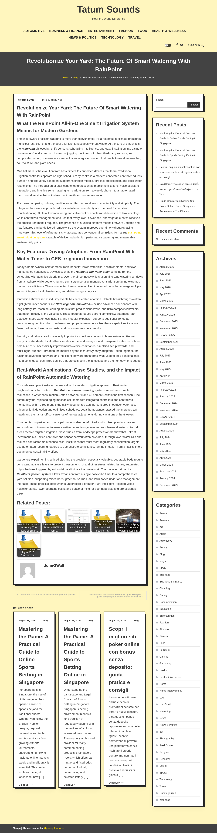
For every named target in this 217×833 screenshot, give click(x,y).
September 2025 (168, 342)
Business (164, 574)
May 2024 (165, 451)
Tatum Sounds (108, 9)
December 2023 (168, 485)
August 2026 (166, 267)
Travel (134, 37)
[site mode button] (168, 45)
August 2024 (166, 430)
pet (161, 731)
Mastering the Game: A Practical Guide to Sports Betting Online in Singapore (177, 155)
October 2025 (167, 335)
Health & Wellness (169, 31)
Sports (163, 772)
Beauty (163, 547)
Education (165, 609)
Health (163, 670)
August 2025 (166, 348)
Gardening (165, 663)
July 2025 (164, 355)
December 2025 (168, 321)
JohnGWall (56, 100)
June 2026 (165, 280)
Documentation (168, 602)
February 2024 (167, 471)
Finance (164, 629)
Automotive (33, 31)
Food (142, 31)
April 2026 (165, 294)
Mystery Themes (54, 828)
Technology (112, 37)
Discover (24, 785)
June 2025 (165, 362)
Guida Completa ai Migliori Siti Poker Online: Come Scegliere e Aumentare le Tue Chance (177, 206)
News (162, 718)
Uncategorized (167, 793)
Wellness (164, 800)
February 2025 (167, 389)
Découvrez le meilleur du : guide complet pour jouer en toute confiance (115, 595)
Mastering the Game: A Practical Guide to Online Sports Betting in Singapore (177, 138)
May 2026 (165, 287)
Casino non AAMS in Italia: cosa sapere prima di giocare (47, 594)
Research (164, 759)
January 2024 (167, 478)
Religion (164, 752)
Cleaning (164, 588)
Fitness (163, 636)
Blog (44, 100)
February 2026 (167, 307)
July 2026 (164, 273)
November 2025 (168, 328)
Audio (162, 534)
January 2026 (167, 314)
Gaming (163, 656)
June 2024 (165, 444)
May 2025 (165, 369)
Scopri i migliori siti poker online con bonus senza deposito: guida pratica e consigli (179, 172)
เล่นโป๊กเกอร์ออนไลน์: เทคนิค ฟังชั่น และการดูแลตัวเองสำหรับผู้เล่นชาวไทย (179, 189)
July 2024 (164, 437)
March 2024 (166, 464)
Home (162, 684)
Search (194, 45)
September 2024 (168, 423)
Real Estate (166, 745)
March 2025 (166, 383)
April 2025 (165, 376)
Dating (163, 595)
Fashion (126, 31)
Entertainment (101, 31)
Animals (164, 520)
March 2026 (166, 301)
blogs (162, 561)
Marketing (165, 711)
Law (161, 697)
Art (161, 527)
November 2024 (168, 410)
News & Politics (82, 37)
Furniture (164, 650)
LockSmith (165, 704)
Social (163, 765)
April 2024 (165, 458)
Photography (166, 738)
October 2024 (167, 417)
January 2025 (167, 396)
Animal (163, 513)
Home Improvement (170, 690)
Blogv (162, 568)
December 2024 (168, 403)
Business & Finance (66, 31)
